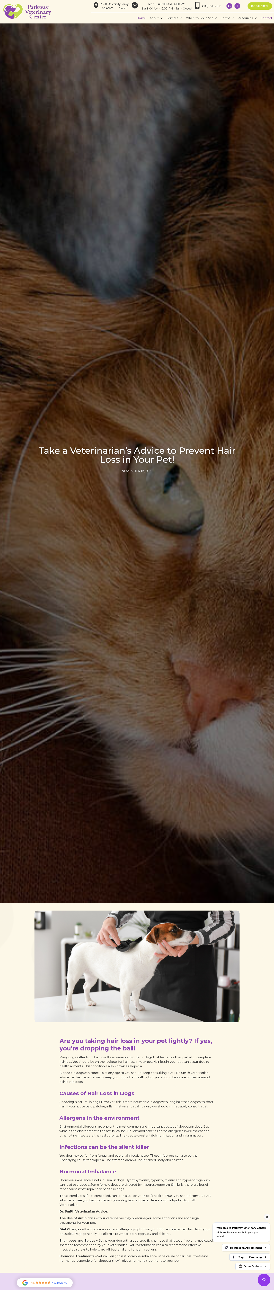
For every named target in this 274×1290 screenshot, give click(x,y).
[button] (156, 18)
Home (141, 18)
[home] (27, 12)
